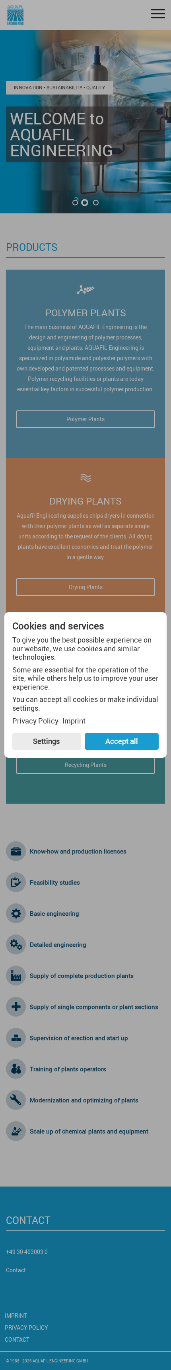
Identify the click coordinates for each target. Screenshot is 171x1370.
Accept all (121, 741)
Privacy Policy (35, 721)
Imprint (74, 721)
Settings (46, 741)
